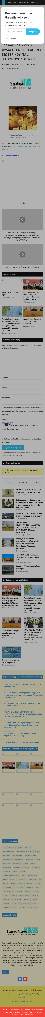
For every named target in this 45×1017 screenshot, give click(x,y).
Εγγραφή (33, 31)
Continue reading (11, 38)
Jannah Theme (7, 1010)
